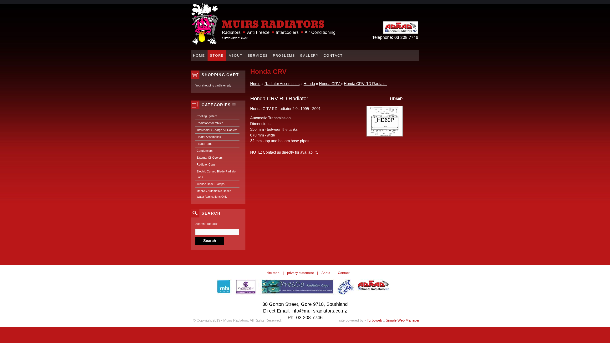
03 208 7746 (406, 37)
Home (199, 55)
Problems (284, 55)
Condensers (205, 150)
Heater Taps (204, 144)
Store (217, 55)
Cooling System (207, 116)
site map (273, 273)
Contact (333, 55)
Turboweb (374, 320)
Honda (309, 84)
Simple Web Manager (402, 320)
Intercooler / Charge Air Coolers (217, 130)
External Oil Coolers (210, 157)
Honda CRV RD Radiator (365, 84)
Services (258, 55)
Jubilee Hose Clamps (210, 184)
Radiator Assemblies (210, 123)
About (236, 55)
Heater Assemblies (209, 137)
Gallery (309, 55)
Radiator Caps (206, 164)
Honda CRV (330, 84)
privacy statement (300, 273)
